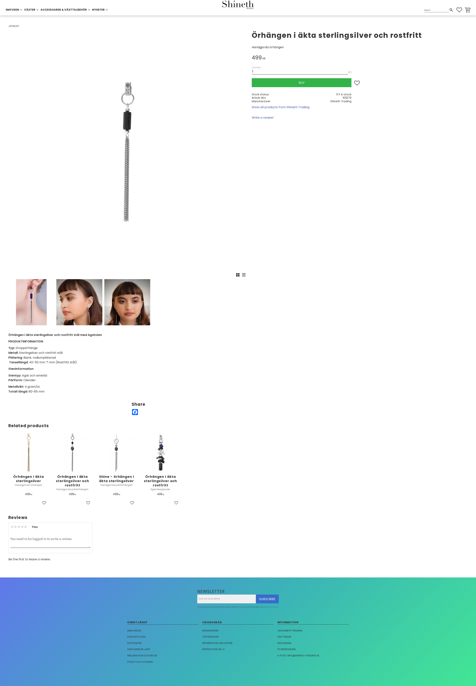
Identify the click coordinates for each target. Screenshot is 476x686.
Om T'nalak (284, 636)
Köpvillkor (134, 643)
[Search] (451, 10)
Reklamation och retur (142, 655)
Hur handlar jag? (138, 649)
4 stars (22, 526)
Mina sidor (134, 630)
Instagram (284, 643)
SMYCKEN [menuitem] (12, 10)
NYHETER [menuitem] (98, 10)
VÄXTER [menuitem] (29, 10)
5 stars (25, 526)
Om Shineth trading (289, 630)
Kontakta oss (136, 636)
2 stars (15, 526)
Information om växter (217, 643)
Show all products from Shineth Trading (280, 107)
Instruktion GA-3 (213, 649)
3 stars (18, 526)
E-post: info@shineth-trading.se (298, 655)
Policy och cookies (140, 661)
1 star (12, 526)
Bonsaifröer (210, 630)
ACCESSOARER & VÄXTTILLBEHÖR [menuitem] (64, 10)
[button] (459, 10)
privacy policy (271, 606)
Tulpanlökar (210, 636)
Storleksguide (286, 649)
